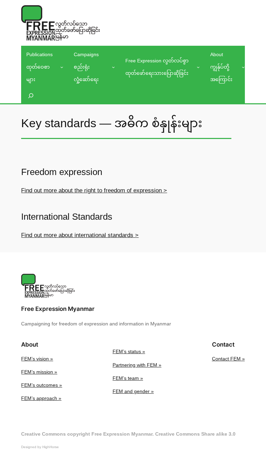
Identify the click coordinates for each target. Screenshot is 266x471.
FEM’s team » (128, 378)
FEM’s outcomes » (41, 385)
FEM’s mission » (39, 372)
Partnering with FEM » (137, 365)
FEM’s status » (129, 351)
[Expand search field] (31, 95)
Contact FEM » (228, 358)
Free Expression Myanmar (58, 308)
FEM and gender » (133, 391)
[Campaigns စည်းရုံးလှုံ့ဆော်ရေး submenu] (113, 67)
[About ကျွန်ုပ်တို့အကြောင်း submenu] (243, 67)
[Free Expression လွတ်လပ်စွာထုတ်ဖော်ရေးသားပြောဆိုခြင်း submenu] (198, 67)
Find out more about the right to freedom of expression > (94, 190)
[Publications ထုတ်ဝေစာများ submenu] (61, 67)
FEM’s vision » (37, 358)
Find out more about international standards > (80, 235)
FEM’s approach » (41, 398)
